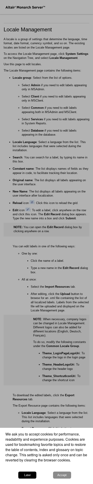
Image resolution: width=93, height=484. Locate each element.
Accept (62, 475)
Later (27, 475)
